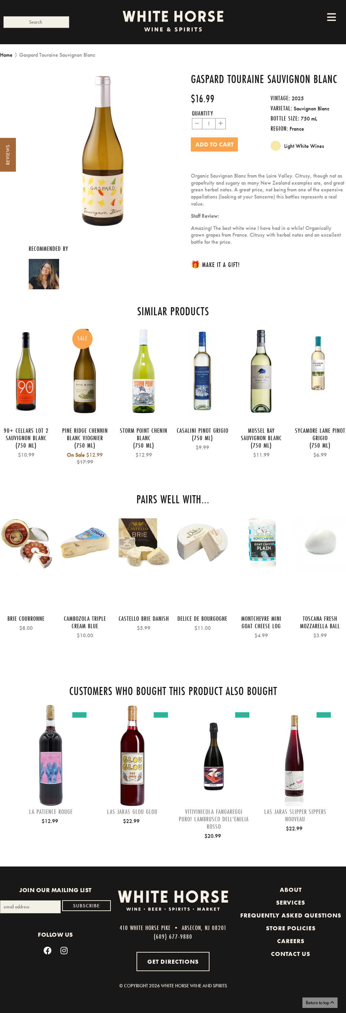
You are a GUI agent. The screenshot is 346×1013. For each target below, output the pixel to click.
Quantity (202, 113)
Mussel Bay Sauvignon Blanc (261, 434)
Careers (290, 941)
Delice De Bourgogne (202, 618)
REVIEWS (8, 155)
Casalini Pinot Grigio (202, 430)
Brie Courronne (26, 618)
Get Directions (173, 961)
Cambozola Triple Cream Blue (85, 622)
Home (6, 54)
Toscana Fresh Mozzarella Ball (320, 622)
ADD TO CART (51, 766)
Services (290, 903)
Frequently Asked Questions (290, 915)
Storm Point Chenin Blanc (143, 434)
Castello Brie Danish (144, 618)
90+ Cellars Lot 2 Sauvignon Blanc (26, 434)
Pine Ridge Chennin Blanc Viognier (85, 434)
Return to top (318, 1002)
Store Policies (291, 928)
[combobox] (36, 22)
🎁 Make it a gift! (215, 264)
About (291, 890)
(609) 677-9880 (173, 936)
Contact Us (290, 954)
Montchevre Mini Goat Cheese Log (261, 622)
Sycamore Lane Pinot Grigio (320, 434)
